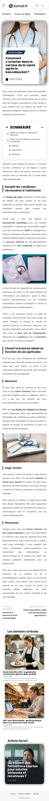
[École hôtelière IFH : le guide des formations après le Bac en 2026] (24, 652)
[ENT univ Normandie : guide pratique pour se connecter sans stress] (24, 700)
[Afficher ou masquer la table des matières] (37, 127)
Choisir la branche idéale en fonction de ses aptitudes (25, 140)
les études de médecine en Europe (29, 409)
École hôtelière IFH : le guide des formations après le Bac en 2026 (19, 673)
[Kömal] (18, 5)
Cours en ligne (15, 52)
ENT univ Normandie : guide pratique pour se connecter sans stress (22, 721)
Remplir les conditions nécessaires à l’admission (24, 134)
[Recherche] (37, 6)
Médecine (15, 146)
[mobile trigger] (5, 5)
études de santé (14, 197)
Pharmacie (16, 154)
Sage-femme (17, 150)
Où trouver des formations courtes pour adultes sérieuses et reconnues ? (23, 769)
